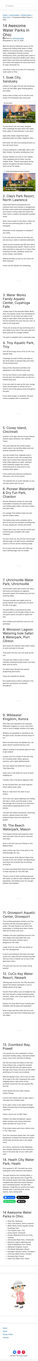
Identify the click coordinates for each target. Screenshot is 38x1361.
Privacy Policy (8, 1334)
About (5, 1331)
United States (26, 15)
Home (5, 15)
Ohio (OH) (6, 17)
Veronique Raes (18, 38)
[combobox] (19, 6)
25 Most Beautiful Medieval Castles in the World (17, 171)
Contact (6, 1337)
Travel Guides (14, 15)
